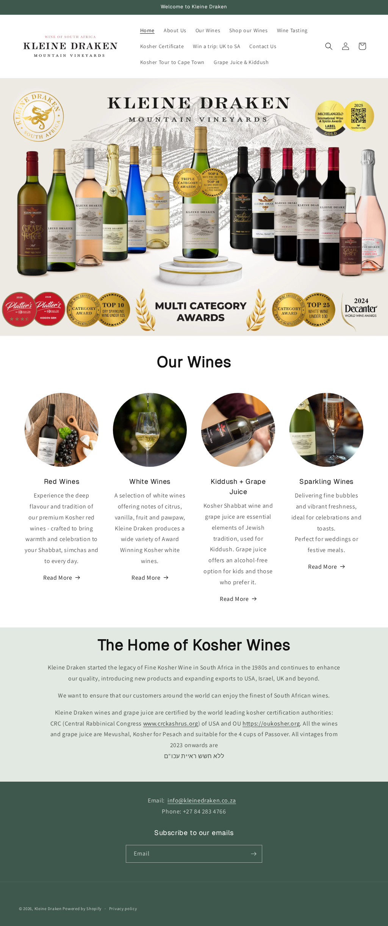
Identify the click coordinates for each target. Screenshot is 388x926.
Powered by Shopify (82, 908)
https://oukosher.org (271, 723)
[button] (329, 46)
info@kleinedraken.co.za (201, 800)
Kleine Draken (48, 908)
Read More (57, 578)
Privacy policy (123, 908)
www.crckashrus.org (170, 723)
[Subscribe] (253, 854)
